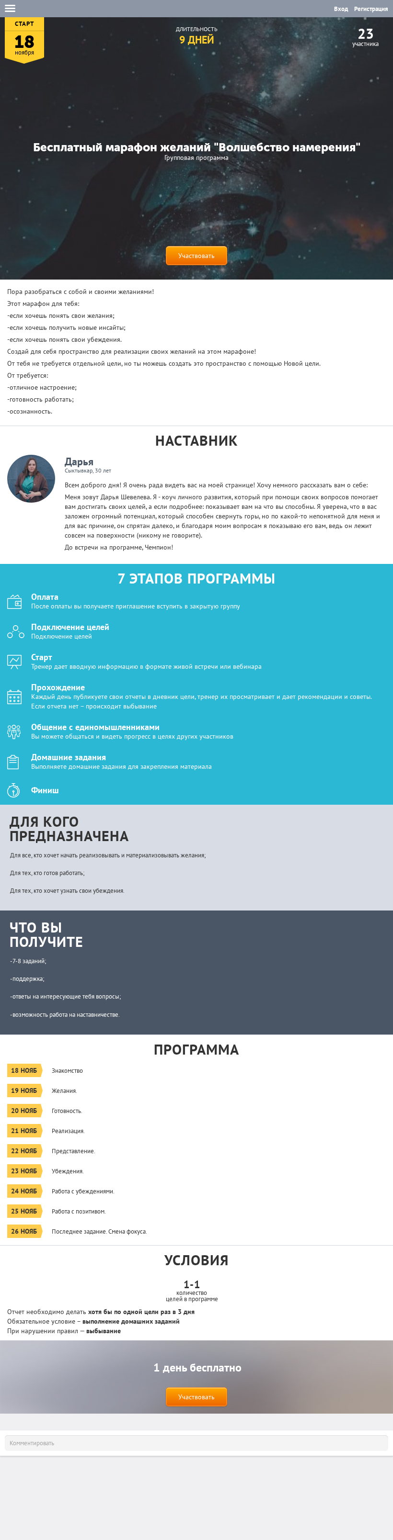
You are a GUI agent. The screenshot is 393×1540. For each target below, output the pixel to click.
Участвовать (196, 255)
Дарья (79, 461)
